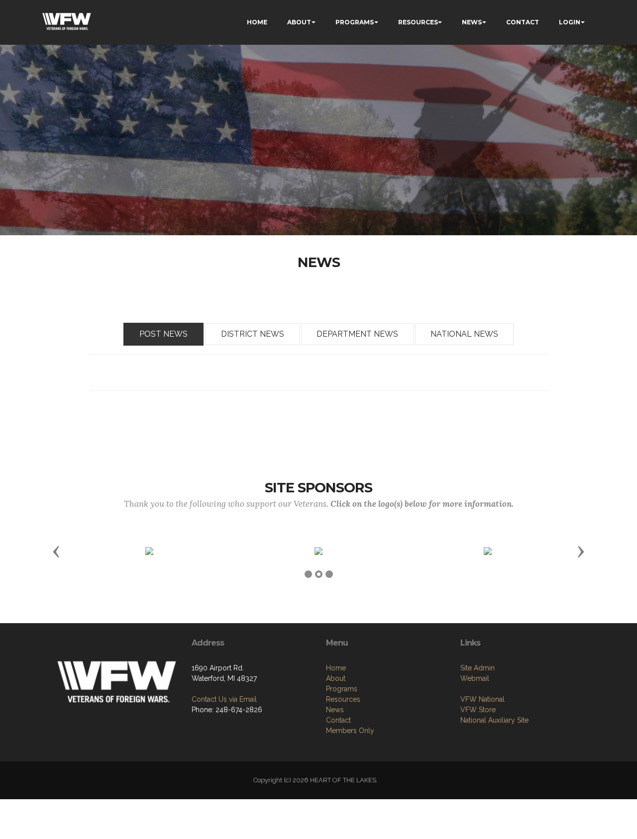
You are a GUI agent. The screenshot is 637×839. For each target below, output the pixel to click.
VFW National (482, 699)
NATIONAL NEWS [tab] (464, 334)
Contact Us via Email (224, 699)
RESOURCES (418, 22)
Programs (341, 689)
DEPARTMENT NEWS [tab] (357, 334)
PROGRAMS (354, 22)
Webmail (474, 678)
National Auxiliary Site (494, 720)
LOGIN (569, 22)
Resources (343, 699)
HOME (257, 22)
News (335, 710)
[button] (56, 551)
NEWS (472, 22)
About (335, 678)
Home (336, 668)
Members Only (350, 731)
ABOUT (299, 22)
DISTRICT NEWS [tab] (252, 334)
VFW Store (478, 710)
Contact (338, 720)
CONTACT (522, 22)
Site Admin (477, 668)
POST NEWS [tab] (163, 334)
